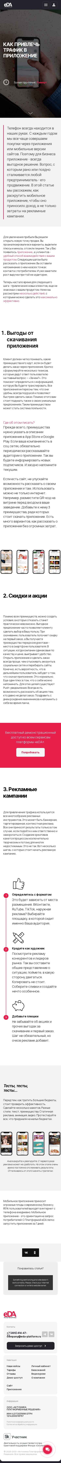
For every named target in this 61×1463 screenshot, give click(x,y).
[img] (8, 4)
